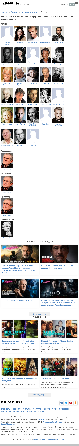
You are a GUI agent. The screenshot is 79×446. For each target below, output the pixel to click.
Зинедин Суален (58, 42)
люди (54, 409)
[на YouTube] (71, 403)
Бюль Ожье (45, 124)
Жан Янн (33, 145)
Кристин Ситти (33, 64)
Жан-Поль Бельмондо (7, 84)
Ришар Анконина (45, 64)
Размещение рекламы (57, 440)
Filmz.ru (41, 419)
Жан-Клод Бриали (19, 84)
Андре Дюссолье (7, 104)
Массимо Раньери (7, 43)
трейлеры (6, 409)
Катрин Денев (58, 83)
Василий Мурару (45, 42)
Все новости (39, 314)
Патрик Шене (45, 83)
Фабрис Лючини (19, 124)
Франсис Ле (7, 238)
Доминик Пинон (32, 42)
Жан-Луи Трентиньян (20, 146)
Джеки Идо (7, 64)
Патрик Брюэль (33, 83)
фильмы (27, 409)
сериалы (37, 409)
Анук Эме (20, 64)
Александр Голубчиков (52, 422)
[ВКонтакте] (61, 403)
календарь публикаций (12, 411)
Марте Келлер (7, 124)
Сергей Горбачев (8, 424)
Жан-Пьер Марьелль (32, 124)
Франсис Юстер (58, 104)
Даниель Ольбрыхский (58, 124)
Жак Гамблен (32, 104)
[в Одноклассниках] (75, 403)
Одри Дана (20, 42)
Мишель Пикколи (7, 145)
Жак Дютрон (20, 104)
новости (17, 409)
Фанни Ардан (58, 64)
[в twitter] (66, 403)
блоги (47, 409)
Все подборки (39, 395)
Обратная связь (39, 440)
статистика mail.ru (35, 411)
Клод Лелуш (7, 169)
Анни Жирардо (46, 104)
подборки (64, 409)
